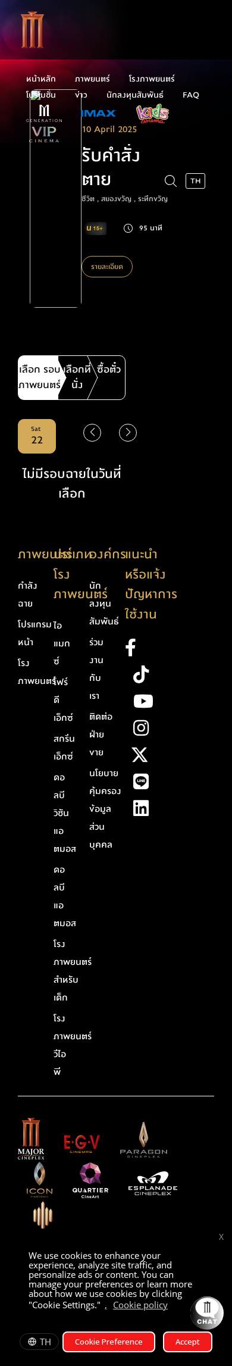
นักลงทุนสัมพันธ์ (135, 95)
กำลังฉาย (27, 594)
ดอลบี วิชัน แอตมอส (65, 813)
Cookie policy (140, 1305)
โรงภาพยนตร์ (152, 79)
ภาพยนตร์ (92, 79)
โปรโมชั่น (41, 95)
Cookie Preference (109, 1341)
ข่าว (81, 95)
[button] (128, 433)
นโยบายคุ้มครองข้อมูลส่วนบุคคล (105, 809)
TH (45, 1342)
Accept (187, 1341)
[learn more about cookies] (173, 1306)
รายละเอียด (107, 266)
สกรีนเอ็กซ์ (64, 747)
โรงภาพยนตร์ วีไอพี (73, 1045)
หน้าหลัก (41, 79)
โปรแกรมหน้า (35, 633)
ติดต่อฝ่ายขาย (100, 734)
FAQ (191, 95)
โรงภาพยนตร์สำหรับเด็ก (73, 970)
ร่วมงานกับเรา (96, 669)
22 (37, 436)
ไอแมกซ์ (62, 643)
